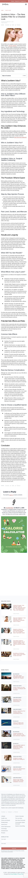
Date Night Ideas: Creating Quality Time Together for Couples (18, 677)
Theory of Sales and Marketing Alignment (18, 723)
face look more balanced (20, 137)
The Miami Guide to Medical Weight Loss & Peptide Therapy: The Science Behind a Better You (19, 643)
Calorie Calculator (19, 816)
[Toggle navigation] (26, 4)
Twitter (13, 24)
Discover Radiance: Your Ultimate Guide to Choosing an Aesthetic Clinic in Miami (19, 619)
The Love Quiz (18, 818)
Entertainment (4, 830)
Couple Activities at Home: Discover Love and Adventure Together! (19, 734)
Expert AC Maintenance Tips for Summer (19, 769)
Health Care (4, 818)
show (24, 75)
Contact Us (23, 1)
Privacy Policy (21, 874)
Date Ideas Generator (20, 820)
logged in (11, 494)
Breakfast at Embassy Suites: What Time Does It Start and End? (19, 654)
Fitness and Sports (17, 685)
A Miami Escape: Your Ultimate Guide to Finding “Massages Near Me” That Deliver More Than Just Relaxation (19, 608)
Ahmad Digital (13, 874)
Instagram (10, 811)
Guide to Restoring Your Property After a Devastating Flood (19, 712)
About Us (17, 1)
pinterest (18, 24)
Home (12, 1)
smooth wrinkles (12, 45)
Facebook (7, 24)
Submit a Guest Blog (20, 826)
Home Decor (4, 824)
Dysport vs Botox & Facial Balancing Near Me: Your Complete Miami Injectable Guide (19, 631)
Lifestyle (3, 816)
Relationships (16, 674)
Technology (16, 721)
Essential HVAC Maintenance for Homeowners (17, 700)
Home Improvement (17, 697)
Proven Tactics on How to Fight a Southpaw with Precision (19, 688)
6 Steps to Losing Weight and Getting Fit (18, 759)
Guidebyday (9, 507)
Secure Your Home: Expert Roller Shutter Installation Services (18, 780)
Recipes (3, 832)
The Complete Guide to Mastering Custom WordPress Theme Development (19, 747)
